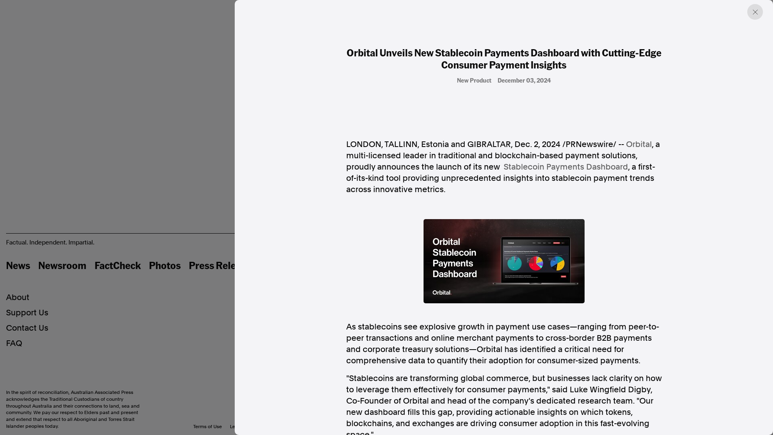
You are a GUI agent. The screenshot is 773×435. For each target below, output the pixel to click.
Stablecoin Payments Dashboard (566, 167)
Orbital (639, 144)
